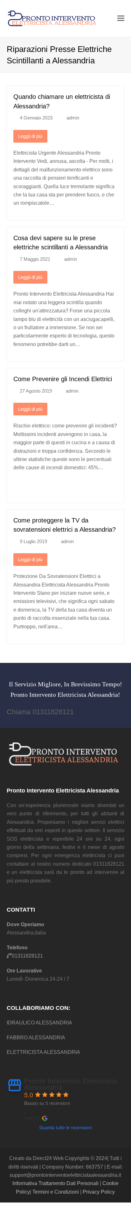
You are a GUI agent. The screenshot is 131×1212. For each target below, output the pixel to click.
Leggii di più (30, 136)
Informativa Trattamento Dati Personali (55, 1183)
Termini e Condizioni (55, 1192)
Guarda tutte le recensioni (65, 1127)
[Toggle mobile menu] (120, 18)
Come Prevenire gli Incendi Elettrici (62, 378)
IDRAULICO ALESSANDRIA (39, 1022)
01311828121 (27, 956)
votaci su (33, 1117)
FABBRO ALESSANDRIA (36, 1037)
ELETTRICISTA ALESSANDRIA (43, 1052)
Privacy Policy (99, 1192)
